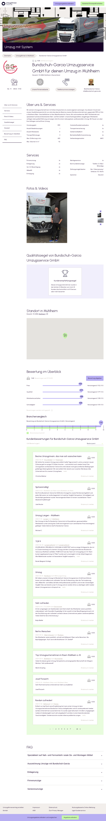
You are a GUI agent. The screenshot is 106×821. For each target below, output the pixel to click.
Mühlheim (42, 314)
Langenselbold (50, 545)
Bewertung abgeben (95, 378)
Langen (45, 519)
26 (77, 729)
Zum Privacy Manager (56, 810)
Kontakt (5, 810)
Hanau (56, 704)
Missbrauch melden (87, 476)
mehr (65, 471)
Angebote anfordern (70, 817)
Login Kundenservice (79, 810)
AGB (34, 810)
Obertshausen (49, 635)
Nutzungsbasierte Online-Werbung (83, 807)
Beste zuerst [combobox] (91, 443)
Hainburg (47, 576)
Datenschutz (53, 807)
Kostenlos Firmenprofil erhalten (92, 3)
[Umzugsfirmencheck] (9, 4)
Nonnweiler (59, 659)
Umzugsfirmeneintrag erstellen (13, 807)
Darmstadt (58, 607)
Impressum (36, 807)
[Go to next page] (80, 729)
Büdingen (59, 460)
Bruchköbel (48, 460)
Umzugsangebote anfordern (64, 4)
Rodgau (60, 635)
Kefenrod (46, 704)
